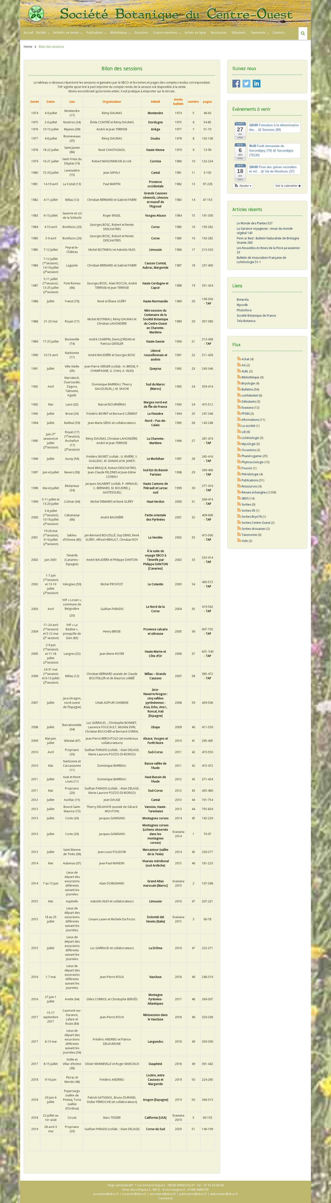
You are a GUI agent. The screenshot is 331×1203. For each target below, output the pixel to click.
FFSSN (246, 414)
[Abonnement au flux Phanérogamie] (239, 456)
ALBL (245, 371)
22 (193, 355)
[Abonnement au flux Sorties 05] (239, 510)
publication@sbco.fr (193, 1194)
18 (193, 265)
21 (193, 341)
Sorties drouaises (254, 529)
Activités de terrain (66, 33)
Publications (250, 480)
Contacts (279, 33)
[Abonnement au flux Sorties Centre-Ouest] (239, 523)
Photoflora (244, 310)
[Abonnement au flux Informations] (239, 420)
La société (248, 426)
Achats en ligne (195, 33)
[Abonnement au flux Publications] (239, 480)
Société (41, 33)
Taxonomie (258, 33)
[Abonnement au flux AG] (239, 365)
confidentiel (250, 395)
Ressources (219, 33)
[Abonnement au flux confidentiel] (239, 395)
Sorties (246, 504)
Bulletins (247, 389)
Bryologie (248, 383)
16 (193, 227)
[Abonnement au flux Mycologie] (239, 444)
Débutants (239, 33)
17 (193, 250)
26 (193, 423)
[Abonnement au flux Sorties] (239, 504)
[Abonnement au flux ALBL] (239, 371)
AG (244, 365)
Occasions (141, 33)
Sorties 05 (248, 510)
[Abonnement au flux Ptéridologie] (239, 474)
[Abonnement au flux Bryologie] (239, 383)
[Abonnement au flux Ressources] (239, 486)
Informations (250, 420)
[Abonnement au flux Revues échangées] (239, 492)
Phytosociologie (253, 462)
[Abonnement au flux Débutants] (239, 401)
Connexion (165, 1198)
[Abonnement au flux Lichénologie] (239, 438)
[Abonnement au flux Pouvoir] (239, 468)
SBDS (245, 498)
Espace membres (165, 33)
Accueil (28, 33)
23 (193, 369)
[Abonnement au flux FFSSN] (239, 414)
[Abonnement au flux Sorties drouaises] (239, 529)
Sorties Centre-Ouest (256, 523)
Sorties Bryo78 (252, 517)
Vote (245, 541)
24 (193, 386)
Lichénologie (250, 438)
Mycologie (249, 444)
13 (193, 184)
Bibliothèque (118, 33)
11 (193, 173)
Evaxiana (247, 408)
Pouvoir (247, 468)
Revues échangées (254, 492)
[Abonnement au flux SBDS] (239, 498)
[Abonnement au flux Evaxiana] (239, 408)
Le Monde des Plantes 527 (255, 223)
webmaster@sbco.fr (224, 1194)
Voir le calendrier (286, 185)
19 (193, 285)
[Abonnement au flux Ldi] (239, 432)
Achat (245, 359)
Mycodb (242, 305)
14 (193, 200)
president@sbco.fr (106, 1194)
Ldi (244, 432)
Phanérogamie (252, 456)
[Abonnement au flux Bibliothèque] (239, 377)
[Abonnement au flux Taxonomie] (239, 535)
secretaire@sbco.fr (163, 1194)
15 (193, 215)
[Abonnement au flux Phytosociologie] (239, 462)
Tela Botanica (246, 321)
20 (193, 301)
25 (193, 414)
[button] (243, 185)
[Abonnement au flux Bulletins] (239, 389)
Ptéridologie (250, 474)
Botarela (243, 299)
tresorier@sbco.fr (134, 1194)
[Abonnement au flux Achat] (239, 359)
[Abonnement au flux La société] (239, 426)
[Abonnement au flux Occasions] (239, 450)
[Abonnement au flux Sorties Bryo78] (239, 517)
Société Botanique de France (256, 315)
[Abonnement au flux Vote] (239, 541)
